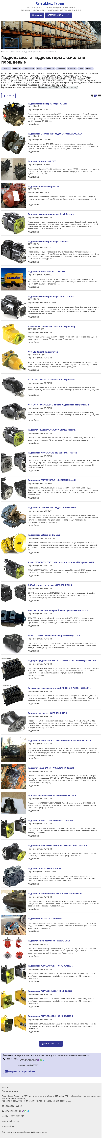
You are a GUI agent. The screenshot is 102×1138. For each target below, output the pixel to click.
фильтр (10, 95)
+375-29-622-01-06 (28, 1060)
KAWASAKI (6, 68)
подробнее (33, 124)
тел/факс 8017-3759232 (28, 1065)
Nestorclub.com (40, 1132)
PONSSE (89, 68)
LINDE (81, 68)
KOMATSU (72, 68)
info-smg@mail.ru (10, 1121)
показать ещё (52, 1043)
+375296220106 (53, 15)
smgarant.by (8, 1126)
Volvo (39, 68)
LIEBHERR (61, 68)
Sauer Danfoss (29, 68)
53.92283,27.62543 (13, 1106)
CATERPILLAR (49, 68)
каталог (38, 15)
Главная (4, 51)
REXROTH (16, 68)
